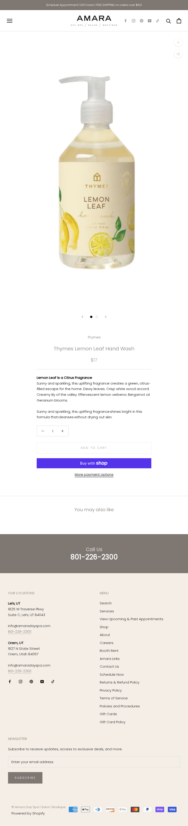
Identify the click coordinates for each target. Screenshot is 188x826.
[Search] (168, 20)
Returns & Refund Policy (119, 682)
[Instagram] (133, 21)
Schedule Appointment (62, 5)
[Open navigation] (9, 21)
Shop (104, 627)
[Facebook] (125, 21)
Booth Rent (109, 650)
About (105, 634)
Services (107, 611)
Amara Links (110, 658)
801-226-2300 (19, 631)
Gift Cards (87, 5)
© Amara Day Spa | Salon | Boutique (38, 807)
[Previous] (82, 317)
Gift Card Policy (112, 722)
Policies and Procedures (120, 706)
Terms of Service (114, 698)
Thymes (94, 337)
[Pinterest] (141, 21)
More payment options (94, 474)
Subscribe (25, 778)
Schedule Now (112, 674)
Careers (106, 642)
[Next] (105, 317)
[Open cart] (179, 20)
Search (106, 603)
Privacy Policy (111, 690)
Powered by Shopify (28, 813)
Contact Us (109, 666)
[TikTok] (157, 21)
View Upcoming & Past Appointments (131, 619)
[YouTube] (149, 21)
